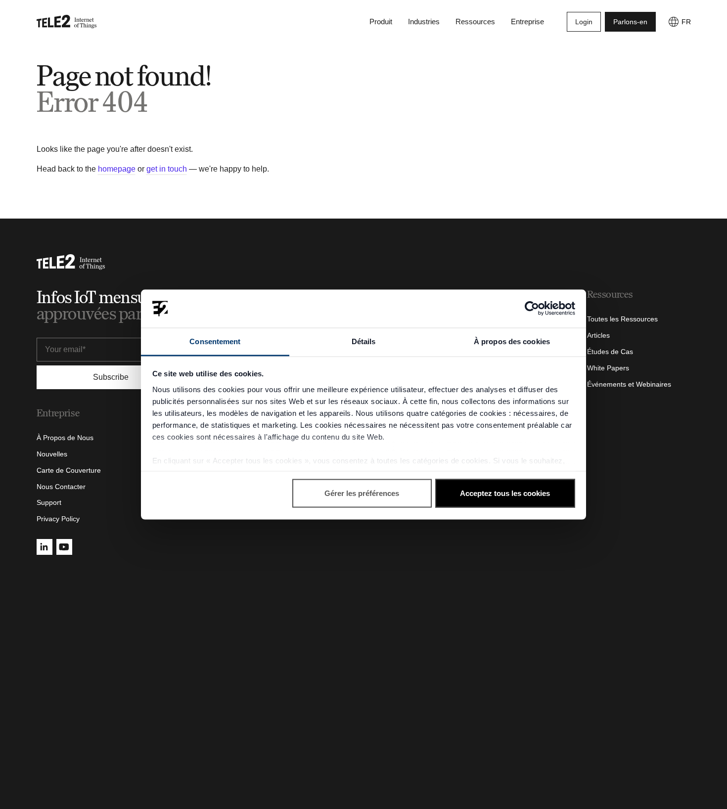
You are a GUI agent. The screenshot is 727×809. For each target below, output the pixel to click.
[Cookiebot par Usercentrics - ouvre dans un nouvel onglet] (532, 308)
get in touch (166, 169)
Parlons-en (630, 22)
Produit (380, 21)
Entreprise (527, 21)
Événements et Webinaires (629, 384)
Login (583, 22)
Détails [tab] (364, 341)
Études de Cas (610, 352)
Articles (598, 335)
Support (49, 502)
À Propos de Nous (65, 438)
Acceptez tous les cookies (505, 493)
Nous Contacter (61, 487)
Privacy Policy (58, 519)
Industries (424, 21)
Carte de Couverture (69, 470)
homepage (117, 169)
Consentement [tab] (214, 341)
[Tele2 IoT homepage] (67, 22)
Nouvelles (52, 454)
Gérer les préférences (361, 493)
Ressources (475, 21)
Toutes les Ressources (622, 319)
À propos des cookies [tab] (512, 341)
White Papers (608, 368)
